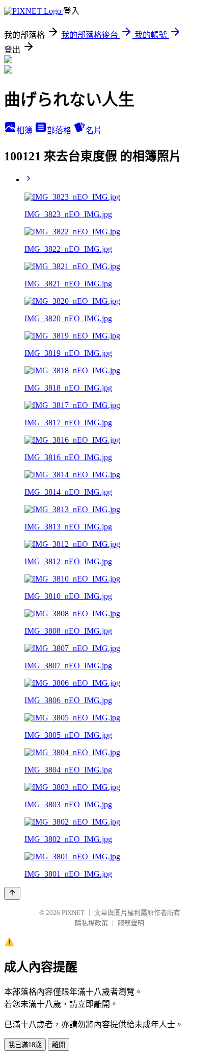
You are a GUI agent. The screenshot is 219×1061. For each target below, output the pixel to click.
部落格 (60, 130)
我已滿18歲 (25, 1045)
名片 (94, 130)
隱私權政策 (91, 923)
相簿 (25, 130)
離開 (58, 1045)
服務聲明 (131, 923)
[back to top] (12, 893)
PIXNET (73, 913)
